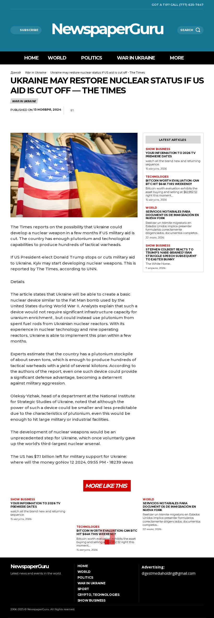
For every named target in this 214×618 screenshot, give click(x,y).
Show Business (158, 149)
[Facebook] (12, 5)
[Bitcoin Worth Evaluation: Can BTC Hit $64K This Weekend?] (106, 509)
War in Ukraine (35, 72)
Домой (15, 72)
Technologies (157, 176)
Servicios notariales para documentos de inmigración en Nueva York (172, 215)
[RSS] (18, 5)
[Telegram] (186, 110)
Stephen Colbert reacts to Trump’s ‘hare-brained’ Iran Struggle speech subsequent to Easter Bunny (171, 254)
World (151, 207)
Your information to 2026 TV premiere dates (170, 154)
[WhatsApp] (174, 110)
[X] (25, 5)
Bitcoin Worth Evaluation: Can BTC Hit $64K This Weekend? (172, 182)
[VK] (198, 110)
